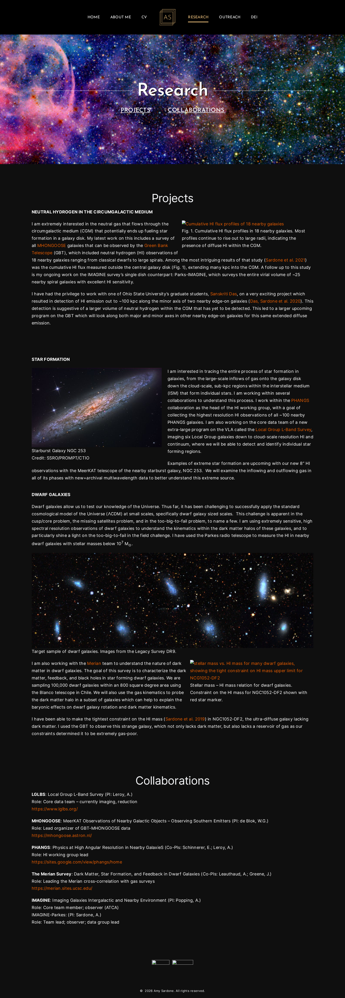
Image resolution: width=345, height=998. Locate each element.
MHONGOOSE (51, 245)
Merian (94, 663)
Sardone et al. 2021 (285, 260)
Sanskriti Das (223, 293)
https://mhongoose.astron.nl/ (62, 835)
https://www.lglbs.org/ (55, 808)
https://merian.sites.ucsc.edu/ (62, 888)
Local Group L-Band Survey (283, 429)
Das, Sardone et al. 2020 (275, 301)
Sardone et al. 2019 (185, 719)
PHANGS (300, 400)
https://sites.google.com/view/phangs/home (77, 861)
